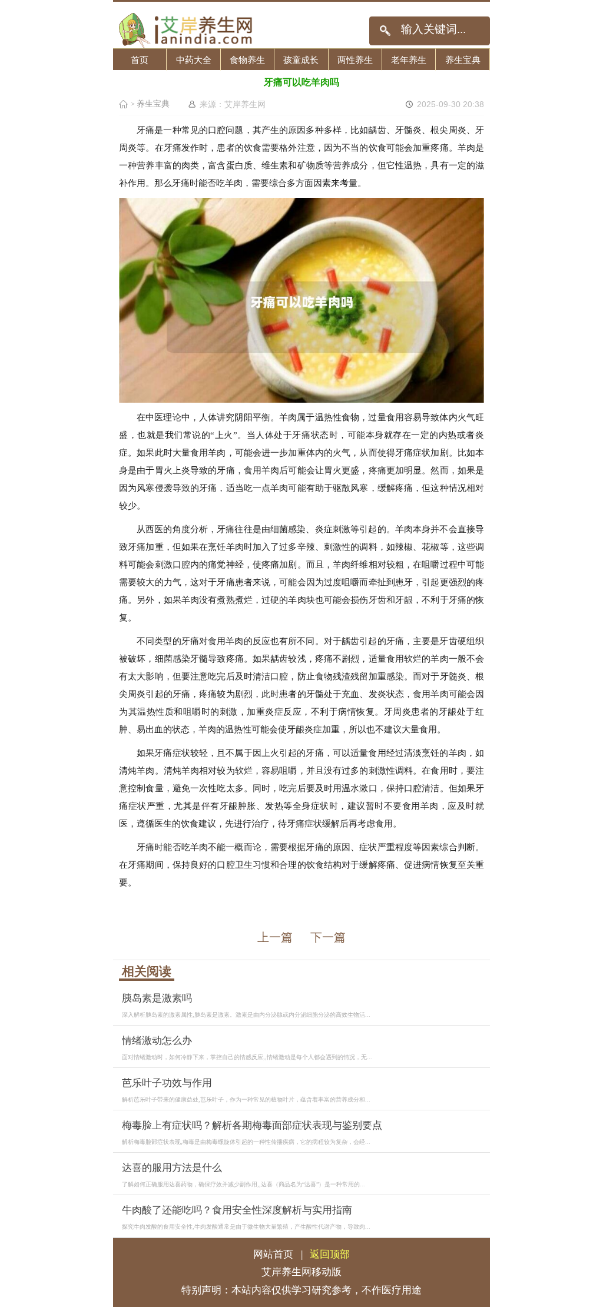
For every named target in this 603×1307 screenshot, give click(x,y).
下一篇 (328, 937)
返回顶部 (330, 1254)
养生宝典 (463, 60)
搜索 (385, 30)
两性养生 (355, 60)
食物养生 (247, 60)
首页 (139, 60)
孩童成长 (301, 60)
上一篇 (275, 937)
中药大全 (193, 60)
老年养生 (408, 60)
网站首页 (273, 1254)
